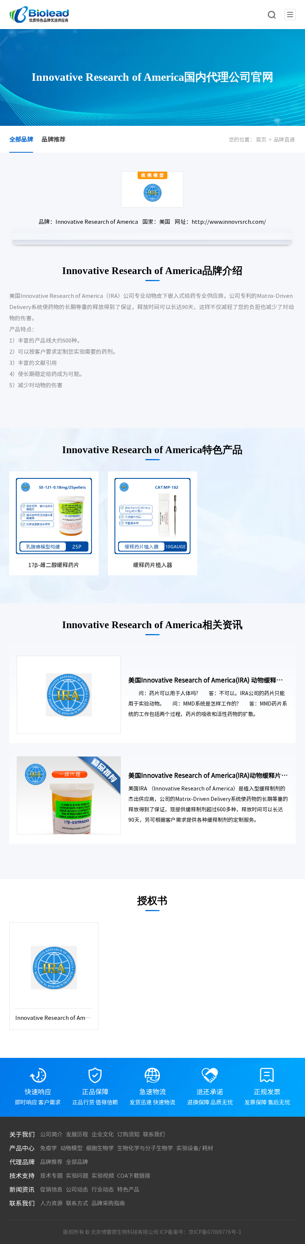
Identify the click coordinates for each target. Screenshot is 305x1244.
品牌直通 (284, 139)
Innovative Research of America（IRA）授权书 (75, 1018)
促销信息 (51, 1189)
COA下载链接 (133, 1175)
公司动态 (77, 1189)
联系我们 (154, 1134)
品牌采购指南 (108, 1203)
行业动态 (103, 1189)
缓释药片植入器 (152, 565)
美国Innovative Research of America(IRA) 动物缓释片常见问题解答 (208, 680)
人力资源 (51, 1203)
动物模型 (71, 1148)
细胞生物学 (100, 1148)
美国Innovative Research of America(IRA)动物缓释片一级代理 (208, 775)
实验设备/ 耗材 (194, 1148)
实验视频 (103, 1175)
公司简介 (51, 1134)
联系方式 (77, 1203)
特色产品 (128, 1189)
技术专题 (51, 1175)
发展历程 (77, 1134)
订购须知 (128, 1134)
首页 (261, 139)
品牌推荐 (53, 139)
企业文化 (103, 1134)
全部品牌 (21, 139)
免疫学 (48, 1148)
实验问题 (77, 1175)
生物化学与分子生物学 (145, 1148)
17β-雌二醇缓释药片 (53, 565)
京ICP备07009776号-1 (215, 1232)
